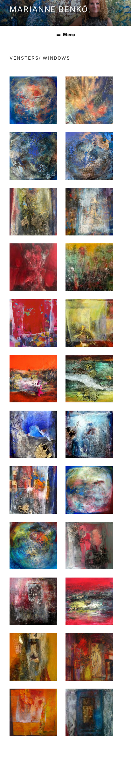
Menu (69, 34)
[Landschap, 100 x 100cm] (89, 601)
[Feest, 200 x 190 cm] (33, 322)
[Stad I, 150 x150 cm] (89, 656)
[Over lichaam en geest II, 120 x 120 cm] (33, 601)
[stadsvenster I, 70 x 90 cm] (33, 434)
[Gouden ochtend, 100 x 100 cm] (33, 656)
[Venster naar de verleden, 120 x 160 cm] (89, 322)
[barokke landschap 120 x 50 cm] (89, 378)
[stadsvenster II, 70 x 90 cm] (89, 434)
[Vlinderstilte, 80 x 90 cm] (33, 378)
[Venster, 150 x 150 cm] (33, 712)
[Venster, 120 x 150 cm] (89, 712)
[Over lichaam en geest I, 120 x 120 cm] (89, 545)
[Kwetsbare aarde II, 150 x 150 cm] (33, 545)
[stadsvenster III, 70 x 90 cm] (33, 489)
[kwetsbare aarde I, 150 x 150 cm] (89, 489)
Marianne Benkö (49, 9)
